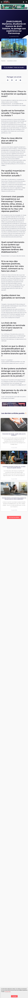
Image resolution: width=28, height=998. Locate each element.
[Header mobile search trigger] (26, 2)
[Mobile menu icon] (1, 2)
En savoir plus (7, 991)
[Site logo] (7, 2)
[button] (7, 80)
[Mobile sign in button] (23, 2)
